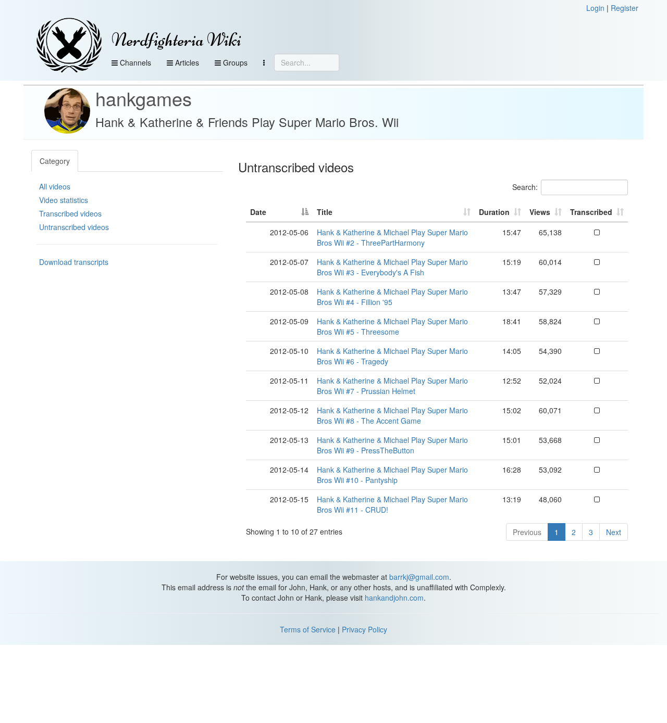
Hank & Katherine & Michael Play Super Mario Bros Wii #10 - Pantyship (392, 474)
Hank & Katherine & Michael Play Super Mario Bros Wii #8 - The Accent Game (392, 415)
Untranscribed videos (74, 227)
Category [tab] (55, 161)
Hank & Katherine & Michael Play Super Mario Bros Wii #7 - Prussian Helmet (392, 385)
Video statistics (63, 200)
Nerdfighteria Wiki (176, 40)
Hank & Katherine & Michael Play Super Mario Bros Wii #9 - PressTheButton (392, 445)
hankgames (143, 98)
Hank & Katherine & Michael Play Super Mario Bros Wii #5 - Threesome (392, 326)
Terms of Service (308, 629)
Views (539, 212)
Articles (186, 62)
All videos (54, 186)
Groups (234, 62)
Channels (134, 62)
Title (324, 212)
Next (613, 532)
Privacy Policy (364, 629)
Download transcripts (73, 262)
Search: (525, 187)
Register (624, 8)
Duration (494, 212)
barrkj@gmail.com (419, 577)
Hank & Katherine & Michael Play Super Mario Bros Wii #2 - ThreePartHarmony (392, 237)
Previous (527, 532)
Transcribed (591, 212)
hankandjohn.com (394, 597)
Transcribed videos (70, 213)
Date (258, 212)
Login (595, 8)
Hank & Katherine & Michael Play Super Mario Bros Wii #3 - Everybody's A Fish (392, 267)
